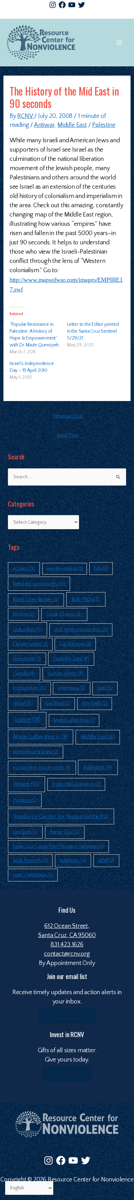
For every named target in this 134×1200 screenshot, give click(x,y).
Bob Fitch (85, 599)
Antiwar (44, 125)
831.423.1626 (67, 944)
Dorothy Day (71, 659)
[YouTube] (72, 5)
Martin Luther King (74, 720)
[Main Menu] (119, 42)
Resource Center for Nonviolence (61, 816)
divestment (27, 659)
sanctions (25, 832)
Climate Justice (30, 644)
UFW (106, 860)
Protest (24, 800)
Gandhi (24, 673)
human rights (65, 673)
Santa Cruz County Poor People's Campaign (58, 846)
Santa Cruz (65, 832)
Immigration (29, 688)
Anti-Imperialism (65, 568)
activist (24, 568)
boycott (23, 614)
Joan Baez (57, 703)
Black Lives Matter (36, 599)
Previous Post (68, 416)
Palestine (103, 125)
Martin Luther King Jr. (40, 737)
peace (26, 783)
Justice (27, 719)
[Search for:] (67, 477)
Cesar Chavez (64, 614)
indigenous (72, 688)
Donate (67, 1073)
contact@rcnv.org (67, 954)
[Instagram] (52, 5)
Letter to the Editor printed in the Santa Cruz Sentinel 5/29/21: (93, 331)
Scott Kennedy (30, 860)
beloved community (39, 584)
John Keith (94, 703)
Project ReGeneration (76, 784)
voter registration (33, 875)
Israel (23, 703)
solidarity (73, 860)
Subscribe (67, 1015)
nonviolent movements (42, 767)
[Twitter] (81, 5)
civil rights (27, 629)
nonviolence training (35, 752)
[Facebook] (62, 5)
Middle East (72, 125)
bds (101, 568)
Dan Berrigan (75, 644)
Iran (104, 688)
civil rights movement (81, 629)
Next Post (67, 435)
